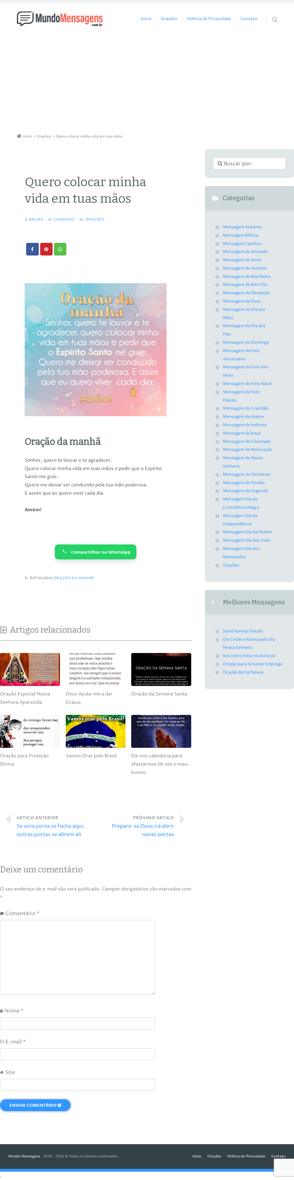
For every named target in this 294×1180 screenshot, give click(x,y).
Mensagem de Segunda (245, 491)
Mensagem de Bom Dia (245, 285)
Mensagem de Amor (242, 260)
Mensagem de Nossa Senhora (243, 462)
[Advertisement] (147, 81)
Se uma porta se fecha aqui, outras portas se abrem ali (50, 826)
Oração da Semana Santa (159, 694)
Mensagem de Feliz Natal (247, 384)
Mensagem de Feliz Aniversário (241, 355)
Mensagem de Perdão (244, 483)
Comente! (64, 219)
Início (146, 19)
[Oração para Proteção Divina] (30, 747)
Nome (13, 1010)
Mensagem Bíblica (240, 235)
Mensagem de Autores (245, 268)
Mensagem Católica (242, 244)
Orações (169, 19)
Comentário (22, 913)
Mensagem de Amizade (245, 252)
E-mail (15, 1041)
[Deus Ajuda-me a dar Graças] (96, 685)
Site (10, 1072)
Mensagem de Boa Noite (246, 277)
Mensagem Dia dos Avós (246, 540)
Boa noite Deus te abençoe (249, 656)
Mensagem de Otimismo (247, 474)
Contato (249, 19)
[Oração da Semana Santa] (161, 685)
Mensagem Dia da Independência (240, 520)
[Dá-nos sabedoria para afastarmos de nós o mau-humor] (161, 747)
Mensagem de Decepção (246, 293)
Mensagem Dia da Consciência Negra (241, 503)
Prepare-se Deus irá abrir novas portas (143, 826)
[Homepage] (60, 18)
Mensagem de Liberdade (247, 442)
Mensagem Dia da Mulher (247, 532)
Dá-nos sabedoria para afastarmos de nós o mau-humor (160, 764)
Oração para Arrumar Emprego (253, 664)
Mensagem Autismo (242, 227)
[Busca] (269, 14)
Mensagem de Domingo (246, 342)
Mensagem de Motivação (247, 450)
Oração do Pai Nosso (243, 672)
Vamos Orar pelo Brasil (91, 756)
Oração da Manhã (73, 578)
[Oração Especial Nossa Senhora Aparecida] (30, 685)
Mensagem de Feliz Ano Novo (246, 371)
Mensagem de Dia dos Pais (244, 330)
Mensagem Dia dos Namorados (241, 553)
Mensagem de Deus (242, 301)
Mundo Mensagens (24, 1156)
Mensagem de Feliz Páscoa (241, 396)
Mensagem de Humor (243, 417)
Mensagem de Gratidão (246, 408)
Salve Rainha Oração (243, 631)
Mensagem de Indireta (245, 425)
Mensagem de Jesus (242, 433)
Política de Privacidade (209, 19)
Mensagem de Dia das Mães (244, 314)
